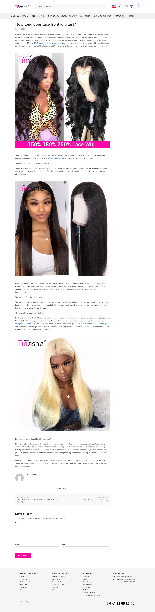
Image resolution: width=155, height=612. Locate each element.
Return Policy (56, 579)
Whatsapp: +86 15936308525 (126, 579)
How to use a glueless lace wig (96, 500)
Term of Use (24, 584)
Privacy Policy (24, 579)
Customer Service (25, 582)
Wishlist (126, 6)
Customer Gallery (57, 582)
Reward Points (87, 584)
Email (65, 544)
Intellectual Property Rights (91, 595)
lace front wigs (51, 158)
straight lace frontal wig (25, 324)
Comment (19, 523)
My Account (131, 6)
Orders (85, 579)
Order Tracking (87, 582)
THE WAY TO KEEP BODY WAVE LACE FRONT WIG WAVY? (37, 501)
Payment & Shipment (58, 576)
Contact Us (23, 587)
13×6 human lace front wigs (45, 43)
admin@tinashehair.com (124, 576)
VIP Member (86, 587)
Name (18, 544)
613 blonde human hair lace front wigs (91, 324)
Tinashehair (32, 475)
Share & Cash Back (58, 584)
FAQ (53, 590)
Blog (66, 488)
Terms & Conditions (89, 592)
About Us (23, 576)
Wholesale (55, 587)
